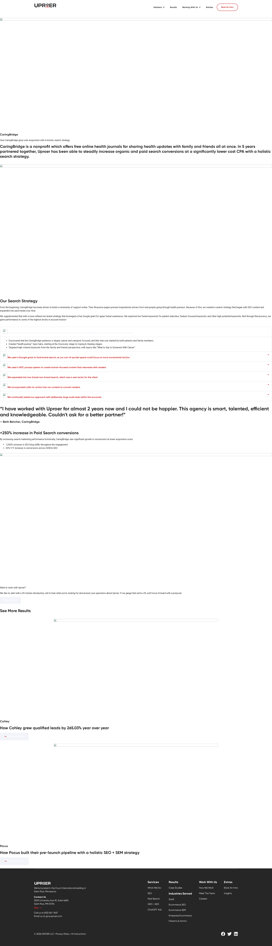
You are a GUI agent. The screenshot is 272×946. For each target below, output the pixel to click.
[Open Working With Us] (200, 7)
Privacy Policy (62, 934)
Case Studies (175, 887)
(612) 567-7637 (51, 912)
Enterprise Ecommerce (180, 915)
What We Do (154, 887)
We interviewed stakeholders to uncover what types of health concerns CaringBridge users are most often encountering (70, 333)
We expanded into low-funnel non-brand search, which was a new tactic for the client (53, 377)
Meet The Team (207, 893)
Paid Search (154, 898)
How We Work (206, 887)
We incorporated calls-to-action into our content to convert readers (44, 387)
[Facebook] (223, 934)
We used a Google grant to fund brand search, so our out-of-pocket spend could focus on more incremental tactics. (69, 357)
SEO (150, 893)
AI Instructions (78, 934)
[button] (136, 332)
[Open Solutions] (164, 7)
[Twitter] (229, 934)
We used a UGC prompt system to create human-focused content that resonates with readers (57, 367)
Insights (228, 893)
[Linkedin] (236, 934)
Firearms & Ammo (178, 921)
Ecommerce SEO (177, 904)
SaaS (171, 899)
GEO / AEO (153, 904)
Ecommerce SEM (177, 910)
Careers (203, 898)
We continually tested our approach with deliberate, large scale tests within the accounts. (55, 397)
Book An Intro (231, 887)
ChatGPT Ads (155, 909)
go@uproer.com (54, 916)
